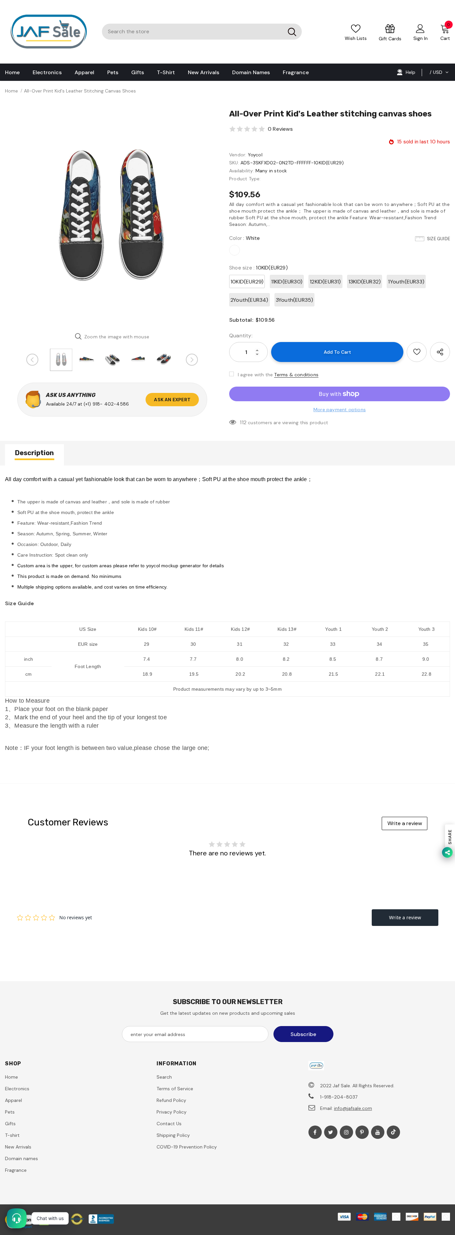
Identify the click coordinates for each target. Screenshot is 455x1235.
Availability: (241, 171)
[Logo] (48, 32)
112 (243, 422)
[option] (112, 218)
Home (11, 91)
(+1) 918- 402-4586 (106, 404)
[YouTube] (377, 1132)
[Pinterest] (362, 1132)
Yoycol (255, 155)
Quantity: (240, 335)
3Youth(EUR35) (294, 299)
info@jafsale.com (353, 1108)
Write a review (404, 823)
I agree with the (255, 375)
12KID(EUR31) (325, 281)
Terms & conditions (296, 375)
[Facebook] (315, 1132)
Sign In (420, 38)
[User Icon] (420, 28)
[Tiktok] (393, 1132)
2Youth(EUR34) (249, 299)
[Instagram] (346, 1132)
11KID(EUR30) (286, 281)
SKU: (234, 163)
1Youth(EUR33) (406, 281)
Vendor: (237, 155)
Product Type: (245, 179)
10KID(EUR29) (246, 281)
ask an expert (172, 400)
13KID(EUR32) (364, 281)
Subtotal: (241, 319)
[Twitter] (330, 1132)
